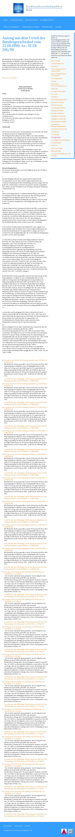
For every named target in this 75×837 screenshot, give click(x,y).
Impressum (18, 826)
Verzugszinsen (56, 137)
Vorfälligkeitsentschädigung (60, 140)
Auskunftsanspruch (57, 63)
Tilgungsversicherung (58, 119)
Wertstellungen (56, 143)
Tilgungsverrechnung (58, 116)
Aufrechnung (55, 61)
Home (6, 20)
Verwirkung (55, 134)
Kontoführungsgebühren (59, 99)
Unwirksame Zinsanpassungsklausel (58, 125)
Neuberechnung (56, 105)
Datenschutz (7, 826)
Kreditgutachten (46, 20)
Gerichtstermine (16, 20)
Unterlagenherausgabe (58, 121)
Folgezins (54, 88)
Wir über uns (47, 27)
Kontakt (58, 27)
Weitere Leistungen (11, 27)
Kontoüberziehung (57, 102)
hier (59, 53)
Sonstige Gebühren (57, 113)
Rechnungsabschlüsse (58, 108)
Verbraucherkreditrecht (59, 129)
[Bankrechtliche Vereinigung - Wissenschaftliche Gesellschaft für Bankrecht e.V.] (70, 831)
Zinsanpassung (56, 151)
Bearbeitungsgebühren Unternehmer (58, 70)
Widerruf (54, 145)
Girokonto (54, 94)
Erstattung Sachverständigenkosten (59, 85)
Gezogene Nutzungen (58, 91)
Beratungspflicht (56, 78)
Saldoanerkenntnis (57, 110)
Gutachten (54, 97)
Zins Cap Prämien (57, 148)
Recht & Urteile (31, 20)
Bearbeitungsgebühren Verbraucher (58, 75)
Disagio (53, 81)
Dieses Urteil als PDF (9, 78)
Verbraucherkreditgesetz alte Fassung (61, 155)
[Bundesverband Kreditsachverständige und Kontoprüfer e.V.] (64, 831)
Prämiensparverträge (30, 27)
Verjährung (55, 132)
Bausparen (54, 66)
